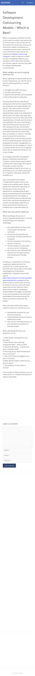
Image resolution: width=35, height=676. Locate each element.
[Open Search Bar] (22, 2)
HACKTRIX (5, 2)
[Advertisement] (17, 397)
